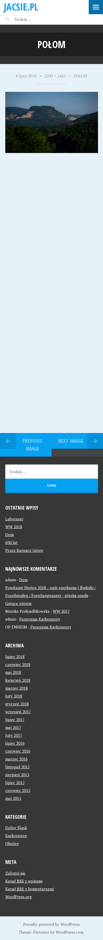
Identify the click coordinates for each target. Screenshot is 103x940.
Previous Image (32, 444)
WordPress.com (69, 932)
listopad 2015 (17, 766)
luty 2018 (13, 696)
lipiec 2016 (15, 743)
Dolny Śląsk (16, 827)
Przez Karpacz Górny (24, 550)
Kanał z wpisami (24, 881)
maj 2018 (13, 672)
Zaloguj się (15, 873)
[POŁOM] (51, 151)
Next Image (70, 440)
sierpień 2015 (17, 774)
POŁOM (80, 75)
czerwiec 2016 (17, 751)
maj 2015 (13, 798)
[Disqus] (51, 228)
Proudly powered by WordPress (51, 924)
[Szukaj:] (36, 19)
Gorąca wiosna (18, 603)
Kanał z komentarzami (29, 888)
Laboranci (14, 518)
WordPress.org (18, 896)
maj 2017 (13, 727)
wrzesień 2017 (18, 711)
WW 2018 (13, 526)
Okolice (12, 843)
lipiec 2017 (15, 719)
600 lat (11, 542)
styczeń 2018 (17, 703)
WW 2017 (61, 611)
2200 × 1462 (54, 75)
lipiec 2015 (15, 782)
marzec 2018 (16, 688)
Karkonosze (16, 835)
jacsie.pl (21, 6)
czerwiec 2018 (17, 664)
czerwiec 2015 (17, 790)
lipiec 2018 (15, 656)
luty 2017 (13, 735)
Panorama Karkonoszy (39, 619)
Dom (9, 534)
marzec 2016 (16, 759)
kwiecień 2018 (17, 680)
